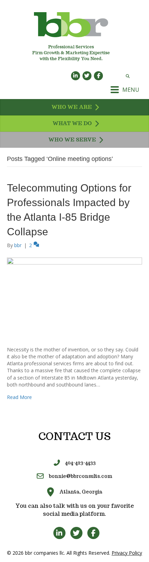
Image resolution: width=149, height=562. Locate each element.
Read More (19, 397)
